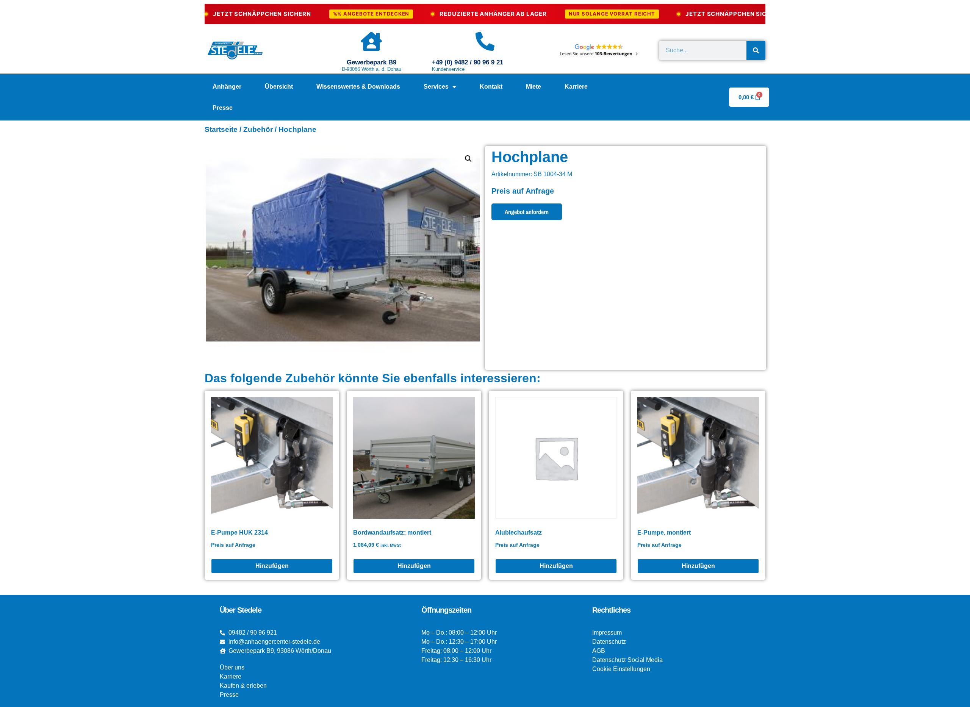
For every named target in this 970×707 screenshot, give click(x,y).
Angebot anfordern (527, 212)
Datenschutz (609, 641)
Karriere (576, 86)
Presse (223, 108)
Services (436, 86)
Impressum (607, 632)
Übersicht (279, 86)
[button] (468, 159)
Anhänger (227, 86)
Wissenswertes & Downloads (358, 86)
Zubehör (258, 129)
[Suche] (755, 50)
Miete (533, 86)
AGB (598, 651)
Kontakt (491, 86)
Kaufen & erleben (243, 685)
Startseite (221, 129)
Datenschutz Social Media (627, 660)
